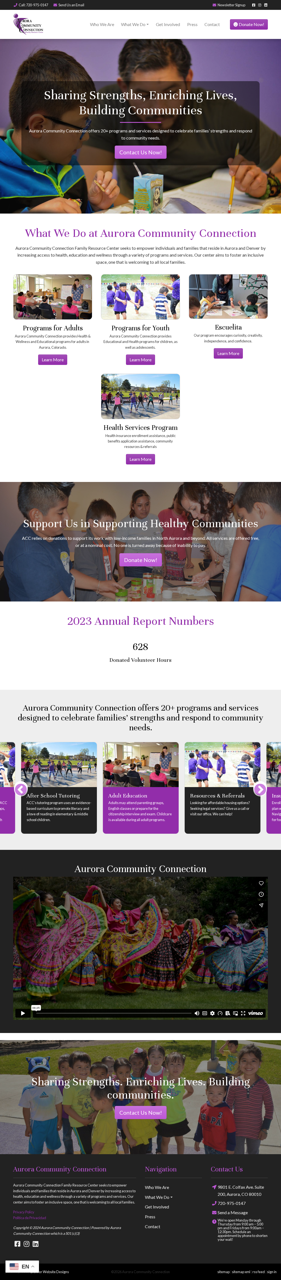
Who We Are (102, 24)
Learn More (53, 359)
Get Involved (168, 24)
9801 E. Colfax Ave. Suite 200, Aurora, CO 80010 (241, 1197)
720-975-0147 (232, 1209)
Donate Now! (251, 24)
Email (71, 5)
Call (33, 5)
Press (192, 24)
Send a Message (233, 1219)
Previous (21, 794)
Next (260, 794)
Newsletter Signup (231, 5)
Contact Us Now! (140, 152)
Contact (212, 24)
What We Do (133, 24)
